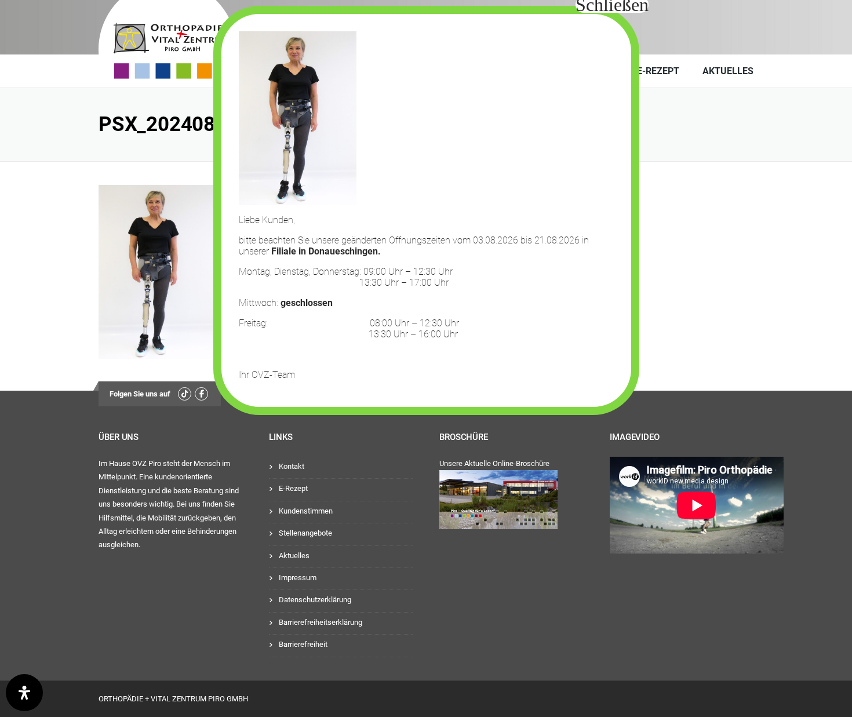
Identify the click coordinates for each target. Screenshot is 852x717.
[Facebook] (201, 394)
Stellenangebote (305, 533)
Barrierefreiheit (303, 644)
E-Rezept (658, 71)
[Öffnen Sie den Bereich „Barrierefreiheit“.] (24, 692)
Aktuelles (727, 71)
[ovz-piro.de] (186, 42)
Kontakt (291, 466)
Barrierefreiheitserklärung (320, 622)
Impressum (297, 577)
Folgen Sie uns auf (140, 394)
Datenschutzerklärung (315, 599)
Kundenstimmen (306, 511)
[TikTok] (184, 394)
